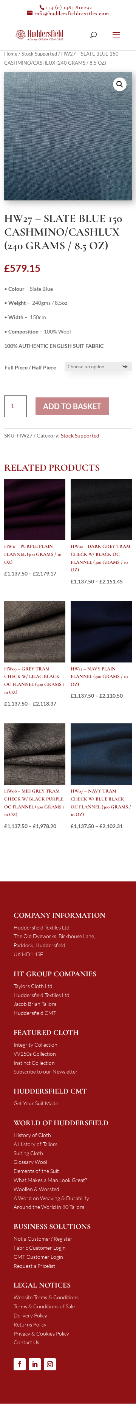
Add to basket (72, 406)
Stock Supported (39, 54)
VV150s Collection (35, 1053)
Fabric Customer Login (40, 1247)
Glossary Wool (30, 1162)
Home (10, 54)
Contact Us (26, 1342)
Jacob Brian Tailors (35, 1004)
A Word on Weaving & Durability (51, 1198)
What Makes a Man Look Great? (50, 1180)
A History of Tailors (35, 1144)
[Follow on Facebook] (20, 1364)
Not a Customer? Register (43, 1238)
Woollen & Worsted (36, 1189)
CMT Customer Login (38, 1257)
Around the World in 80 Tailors (49, 1207)
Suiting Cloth (28, 1153)
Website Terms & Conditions (46, 1297)
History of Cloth (32, 1135)
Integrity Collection (35, 1044)
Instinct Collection (34, 1063)
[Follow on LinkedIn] (35, 1364)
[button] (120, 84)
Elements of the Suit (36, 1171)
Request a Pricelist (34, 1266)
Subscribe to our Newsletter (46, 1071)
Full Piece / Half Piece (30, 367)
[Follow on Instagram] (50, 1364)
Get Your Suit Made (36, 1103)
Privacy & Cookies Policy (41, 1333)
